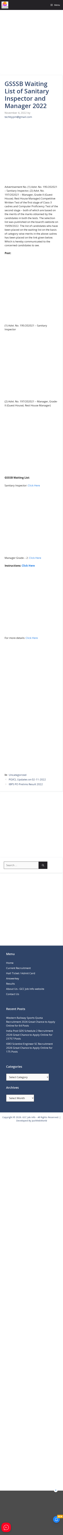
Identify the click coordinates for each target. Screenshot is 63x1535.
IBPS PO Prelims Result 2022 (26, 784)
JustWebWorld (39, 1120)
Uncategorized (17, 775)
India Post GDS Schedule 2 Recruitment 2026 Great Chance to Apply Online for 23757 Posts (29, 1034)
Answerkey (12, 978)
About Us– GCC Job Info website (25, 989)
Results (10, 983)
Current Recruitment (18, 968)
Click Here (34, 485)
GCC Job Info (28, 1117)
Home (9, 963)
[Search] (43, 865)
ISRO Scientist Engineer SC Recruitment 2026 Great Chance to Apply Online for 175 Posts (29, 1047)
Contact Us (12, 994)
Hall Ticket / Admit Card (20, 973)
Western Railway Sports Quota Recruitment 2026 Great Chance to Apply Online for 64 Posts (30, 1021)
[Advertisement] (31, 42)
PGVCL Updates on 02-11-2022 (27, 779)
